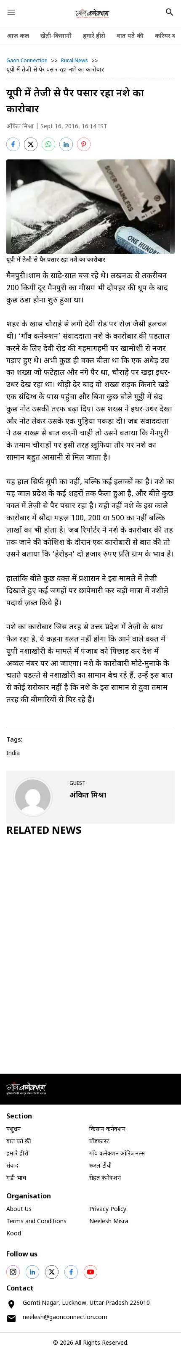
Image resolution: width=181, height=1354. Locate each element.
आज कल (18, 36)
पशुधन (13, 1130)
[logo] (93, 13)
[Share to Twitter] (30, 144)
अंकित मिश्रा (20, 127)
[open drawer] (11, 12)
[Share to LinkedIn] (66, 144)
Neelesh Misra (108, 1222)
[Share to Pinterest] (83, 144)
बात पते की (130, 36)
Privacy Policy (107, 1210)
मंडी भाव (16, 1178)
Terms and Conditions (36, 1222)
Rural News (74, 61)
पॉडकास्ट (99, 1142)
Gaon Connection (27, 61)
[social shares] (13, 1272)
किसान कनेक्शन (107, 1130)
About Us (19, 1210)
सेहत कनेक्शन (105, 1178)
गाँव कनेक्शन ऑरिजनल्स (117, 1154)
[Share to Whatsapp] (48, 144)
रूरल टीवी (100, 1166)
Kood (13, 1234)
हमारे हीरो (94, 36)
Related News (44, 831)
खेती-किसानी (56, 36)
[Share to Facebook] (13, 144)
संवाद (12, 1166)
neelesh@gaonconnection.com (65, 1318)
